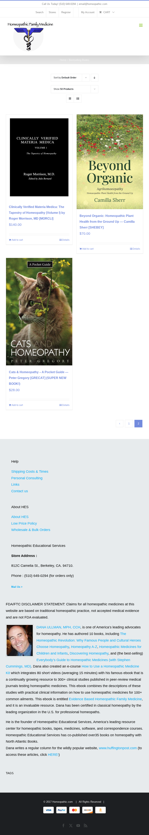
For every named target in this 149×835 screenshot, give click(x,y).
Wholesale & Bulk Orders (30, 530)
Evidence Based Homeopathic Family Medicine (105, 699)
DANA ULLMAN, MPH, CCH (58, 627)
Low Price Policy (24, 523)
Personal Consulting (26, 478)
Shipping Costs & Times (29, 471)
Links (15, 484)
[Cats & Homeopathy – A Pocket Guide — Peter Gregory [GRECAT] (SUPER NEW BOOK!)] (39, 311)
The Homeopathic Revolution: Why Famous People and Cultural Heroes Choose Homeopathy (88, 640)
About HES (20, 517)
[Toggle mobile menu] (141, 25)
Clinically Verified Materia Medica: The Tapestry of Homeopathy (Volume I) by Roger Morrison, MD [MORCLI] (37, 212)
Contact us (19, 491)
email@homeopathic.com (93, 4)
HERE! (53, 755)
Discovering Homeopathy (89, 653)
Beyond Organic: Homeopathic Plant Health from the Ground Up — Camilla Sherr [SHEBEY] (107, 221)
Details (65, 240)
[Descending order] (94, 78)
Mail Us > (17, 586)
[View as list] (77, 98)
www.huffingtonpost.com (118, 748)
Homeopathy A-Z (84, 647)
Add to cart (17, 240)
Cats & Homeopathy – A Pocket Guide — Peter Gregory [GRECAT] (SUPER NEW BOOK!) (38, 377)
